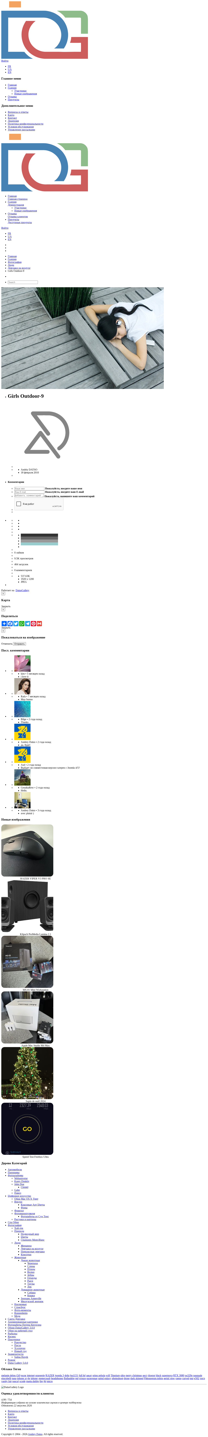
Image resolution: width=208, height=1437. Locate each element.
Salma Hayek (21, 1357)
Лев (29, 1286)
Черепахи (32, 1263)
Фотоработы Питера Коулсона (24, 1324)
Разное (11, 1360)
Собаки (31, 1292)
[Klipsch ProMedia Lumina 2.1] (27, 931)
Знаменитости (16, 1354)
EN (9, 72)
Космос (12, 1336)
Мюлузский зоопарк (32, 1301)
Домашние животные (33, 1289)
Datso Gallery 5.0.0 (18, 1362)
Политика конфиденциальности (25, 123)
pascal (15, 1381)
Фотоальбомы (15, 1175)
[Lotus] (22, 670)
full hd (82, 1375)
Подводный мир (30, 1234)
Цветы (24, 1237)
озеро (179, 1378)
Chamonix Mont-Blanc (33, 1239)
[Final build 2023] (22, 807)
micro (50, 1381)
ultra (122, 1375)
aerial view (169, 1378)
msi (191, 1378)
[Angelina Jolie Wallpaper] (22, 693)
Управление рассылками (21, 129)
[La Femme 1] (22, 784)
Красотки (26, 1254)
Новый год (20, 1351)
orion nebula (98, 1375)
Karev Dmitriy (21, 1181)
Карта (11, 115)
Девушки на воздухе (19, 268)
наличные (92, 1378)
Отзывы (12, 96)
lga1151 (74, 1375)
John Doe (19, 1184)
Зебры (30, 1275)
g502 (196, 1378)
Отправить (19, 644)
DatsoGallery (22, 590)
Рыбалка (12, 1333)
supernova (167, 1375)
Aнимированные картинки (23, 1321)
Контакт (12, 118)
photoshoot (117, 1378)
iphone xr (22, 1378)
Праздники (14, 1339)
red (76, 1378)
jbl (45, 1381)
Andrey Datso (35, 1434)
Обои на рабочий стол (20, 1330)
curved (185, 1378)
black (158, 1375)
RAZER (50, 1375)
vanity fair (6, 1381)
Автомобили (15, 1169)
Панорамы (14, 1172)
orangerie (40, 1375)
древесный (44, 1378)
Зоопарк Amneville (31, 1298)
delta (67, 1375)
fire (41, 1381)
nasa (14, 1378)
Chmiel (24, 1187)
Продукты (13, 99)
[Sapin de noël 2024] (27, 1098)
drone (127, 1378)
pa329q (189, 1375)
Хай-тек (18, 1228)
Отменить (6, 643)
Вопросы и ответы (18, 112)
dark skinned (136, 1378)
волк (23, 1375)
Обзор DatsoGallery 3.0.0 (21, 1327)
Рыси (30, 1280)
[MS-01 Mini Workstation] (27, 987)
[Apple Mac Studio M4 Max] (27, 1042)
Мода (17, 1316)
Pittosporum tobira (153, 1378)
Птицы (31, 1269)
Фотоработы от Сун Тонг (35, 1216)
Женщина (26, 1245)
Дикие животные (30, 1260)
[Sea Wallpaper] (22, 716)
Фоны (24, 1207)
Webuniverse (21, 1178)
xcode (22, 1381)
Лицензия (13, 120)
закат (89, 1375)
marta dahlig (32, 1381)
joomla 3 (59, 1375)
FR (9, 66)
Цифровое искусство (19, 1196)
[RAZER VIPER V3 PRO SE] (27, 875)
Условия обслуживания (21, 126)
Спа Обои (13, 1222)
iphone (34, 1378)
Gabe (17, 1190)
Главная (12, 84)
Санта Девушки (16, 1319)
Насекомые (20, 1304)
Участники (20, 90)
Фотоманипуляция (24, 1213)
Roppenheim (20, 1313)
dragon (151, 1375)
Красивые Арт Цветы (33, 1204)
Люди (11, 265)
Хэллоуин (19, 1348)
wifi (108, 1375)
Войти (4, 60)
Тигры (31, 1283)
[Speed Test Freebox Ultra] (27, 1154)
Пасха (17, 1345)
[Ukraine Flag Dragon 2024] (22, 739)
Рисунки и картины (25, 1219)
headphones (57, 1378)
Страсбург (20, 1307)
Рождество (20, 1342)
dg (28, 1378)
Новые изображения (25, 93)
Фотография (14, 262)
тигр (202, 1378)
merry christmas (134, 1375)
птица (82, 1378)
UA (10, 69)
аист (145, 1375)
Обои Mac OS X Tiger (26, 1198)
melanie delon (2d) (10, 1375)
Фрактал (19, 1210)
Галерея (12, 87)
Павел (17, 1193)
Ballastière (69, 1378)
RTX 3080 (178, 1375)
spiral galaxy (104, 1378)
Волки (30, 1272)
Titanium (115, 1375)
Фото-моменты (22, 1310)
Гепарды (32, 1278)
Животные (20, 1257)
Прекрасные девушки (33, 1251)
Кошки (31, 1295)
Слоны (31, 1266)
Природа (19, 1231)
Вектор (18, 1201)
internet (31, 1375)
